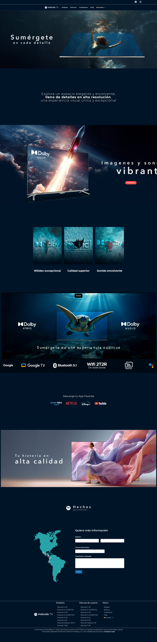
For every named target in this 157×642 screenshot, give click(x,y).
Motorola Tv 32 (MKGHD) (65, 610)
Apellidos (103, 543)
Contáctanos (83, 7)
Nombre (77, 543)
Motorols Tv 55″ (86, 617)
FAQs (92, 7)
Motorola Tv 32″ (62, 607)
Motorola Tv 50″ (86, 620)
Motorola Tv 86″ (86, 625)
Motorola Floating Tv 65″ (88, 623)
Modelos (65, 7)
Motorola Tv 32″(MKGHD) (89, 610)
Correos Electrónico (82, 547)
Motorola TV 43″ (62, 612)
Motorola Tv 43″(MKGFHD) (89, 615)
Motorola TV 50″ (62, 617)
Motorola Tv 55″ (62, 620)
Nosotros (73, 7)
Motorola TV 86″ (62, 625)
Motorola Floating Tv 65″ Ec (66, 623)
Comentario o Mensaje (83, 556)
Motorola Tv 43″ (86, 612)
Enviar (78, 572)
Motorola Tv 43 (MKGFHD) (65, 615)
